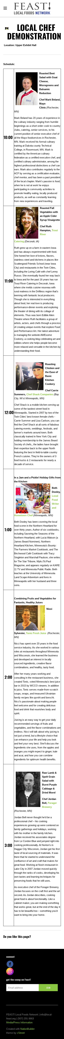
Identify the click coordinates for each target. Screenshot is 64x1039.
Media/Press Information (19, 1022)
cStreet (21, 1032)
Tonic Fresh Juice (36, 633)
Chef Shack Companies (40, 394)
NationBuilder (27, 1028)
